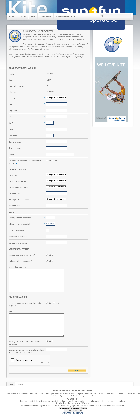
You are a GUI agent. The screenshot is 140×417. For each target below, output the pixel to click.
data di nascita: (15, 193)
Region (12, 74)
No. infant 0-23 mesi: (18, 181)
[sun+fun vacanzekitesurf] (91, 31)
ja (50, 303)
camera (26, 98)
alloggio (12, 92)
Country (12, 80)
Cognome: (26, 110)
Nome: (26, 104)
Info (33, 16)
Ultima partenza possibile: (26, 224)
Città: (26, 129)
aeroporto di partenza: (26, 236)
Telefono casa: (15, 142)
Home (11, 16)
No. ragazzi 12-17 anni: (19, 199)
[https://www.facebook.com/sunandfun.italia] (111, 122)
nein (58, 303)
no (56, 161)
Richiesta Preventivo (65, 16)
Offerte (23, 16)
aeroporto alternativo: (18, 243)
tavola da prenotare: (17, 267)
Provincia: (13, 135)
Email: (26, 154)
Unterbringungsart (17, 86)
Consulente (45, 16)
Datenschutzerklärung (72, 413)
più (17, 163)
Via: (26, 117)
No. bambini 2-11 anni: (18, 187)
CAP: (26, 123)
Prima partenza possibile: (26, 218)
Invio (77, 370)
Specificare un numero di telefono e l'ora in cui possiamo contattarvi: (26, 351)
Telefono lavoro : (16, 148)
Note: (11, 311)
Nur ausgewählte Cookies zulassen (73, 408)
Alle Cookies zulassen (73, 410)
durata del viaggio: (26, 230)
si (50, 161)
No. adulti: (13, 175)
